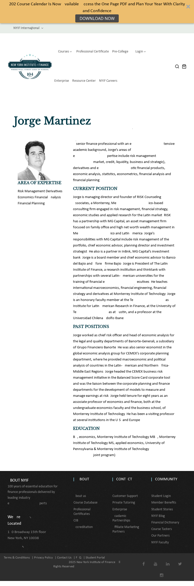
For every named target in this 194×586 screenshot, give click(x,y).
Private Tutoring (123, 503)
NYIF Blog (158, 516)
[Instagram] (161, 572)
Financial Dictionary (165, 522)
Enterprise (119, 509)
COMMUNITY (166, 479)
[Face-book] (143, 560)
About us (80, 496)
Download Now (97, 18)
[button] (97, 11)
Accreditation (83, 527)
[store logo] (30, 66)
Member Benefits (163, 503)
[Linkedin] (168, 560)
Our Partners (160, 536)
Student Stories (162, 509)
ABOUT (83, 479)
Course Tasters (161, 529)
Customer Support (125, 496)
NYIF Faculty (160, 542)
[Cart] (184, 66)
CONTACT (124, 479)
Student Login (161, 496)
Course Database (86, 503)
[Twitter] (180, 560)
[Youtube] (155, 560)
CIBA (77, 520)
